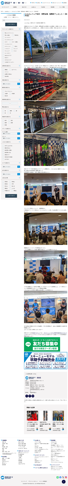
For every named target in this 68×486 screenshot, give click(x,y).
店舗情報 (15, 7)
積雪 (6, 122)
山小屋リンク (37, 452)
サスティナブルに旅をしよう (57, 449)
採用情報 (65, 2)
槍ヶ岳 (13, 186)
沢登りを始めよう (54, 455)
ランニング (7, 50)
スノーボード (7, 53)
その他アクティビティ (9, 62)
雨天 (12, 120)
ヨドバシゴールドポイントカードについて (42, 457)
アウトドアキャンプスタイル (57, 462)
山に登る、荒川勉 (38, 447)
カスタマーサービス (46, 2)
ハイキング (7, 48)
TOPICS (33, 2)
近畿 (3, 449)
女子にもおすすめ (8, 145)
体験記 (6, 69)
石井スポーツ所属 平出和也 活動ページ (42, 444)
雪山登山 (16, 35)
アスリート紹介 (38, 442)
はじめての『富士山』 (23, 448)
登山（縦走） (7, 35)
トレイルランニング (9, 39)
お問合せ (38, 2)
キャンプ (15, 48)
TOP (2, 11)
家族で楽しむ (7, 148)
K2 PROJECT (38, 465)
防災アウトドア (54, 459)
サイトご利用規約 (43, 481)
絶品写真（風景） (8, 150)
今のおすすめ (54, 442)
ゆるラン (6, 57)
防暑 (6, 125)
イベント (6, 71)
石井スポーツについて (56, 2)
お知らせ (20, 459)
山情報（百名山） (8, 74)
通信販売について (38, 460)
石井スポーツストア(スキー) (57, 468)
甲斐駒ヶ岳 (7, 190)
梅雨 (11, 110)
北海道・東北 (5, 443)
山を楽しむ (33, 7)
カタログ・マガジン (55, 460)
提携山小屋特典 (38, 450)
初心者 (6, 95)
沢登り (16, 46)
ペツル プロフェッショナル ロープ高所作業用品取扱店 (9, 454)
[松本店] (33, 379)
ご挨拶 (19, 457)
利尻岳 (6, 181)
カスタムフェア (8, 59)
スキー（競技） (15, 41)
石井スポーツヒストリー (23, 452)
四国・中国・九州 (6, 451)
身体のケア (7, 154)
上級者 (6, 93)
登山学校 (43, 7)
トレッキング (7, 37)
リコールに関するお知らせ (41, 467)
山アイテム (14, 69)
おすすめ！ (7, 159)
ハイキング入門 (21, 446)
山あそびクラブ (8, 55)
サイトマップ (24, 481)
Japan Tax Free (21, 463)
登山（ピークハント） (9, 32)
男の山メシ (4, 463)
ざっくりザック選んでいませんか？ (57, 447)
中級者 (13, 93)
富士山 (6, 186)
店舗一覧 (4, 442)
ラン (21, 2)
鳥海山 (13, 181)
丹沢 (13, 183)
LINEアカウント (36, 333)
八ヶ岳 (13, 188)
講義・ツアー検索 (6, 458)
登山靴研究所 (21, 454)
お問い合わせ (37, 462)
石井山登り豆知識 (8, 157)
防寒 (12, 122)
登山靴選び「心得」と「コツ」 (57, 445)
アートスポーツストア (55, 469)
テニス (25, 2)
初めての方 (24, 7)
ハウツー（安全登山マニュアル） (42, 449)
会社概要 (20, 455)
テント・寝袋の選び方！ (56, 453)
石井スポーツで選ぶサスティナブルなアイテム (58, 451)
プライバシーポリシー (33, 481)
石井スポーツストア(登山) (56, 466)
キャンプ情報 (62, 7)
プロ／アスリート (8, 91)
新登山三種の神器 (22, 445)
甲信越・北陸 (5, 446)
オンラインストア (5, 7)
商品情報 (52, 7)
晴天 (6, 120)
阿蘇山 (15, 190)
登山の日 (36, 446)
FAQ (36, 459)
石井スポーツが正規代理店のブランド (58, 457)
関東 (3, 445)
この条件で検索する (11, 24)
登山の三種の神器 (22, 443)
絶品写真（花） (8, 152)
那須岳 (6, 183)
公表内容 (20, 462)
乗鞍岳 (6, 188)
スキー (16, 2)
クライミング (7, 46)
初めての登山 (21, 442)
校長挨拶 (4, 464)
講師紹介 (4, 459)
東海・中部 (4, 448)
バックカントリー (8, 44)
